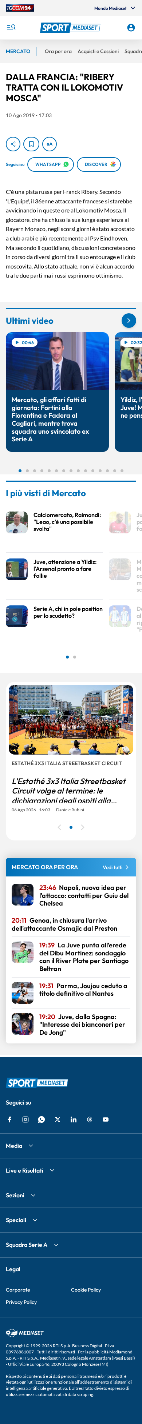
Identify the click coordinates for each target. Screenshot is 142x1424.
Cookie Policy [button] (86, 1289)
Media (14, 1145)
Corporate (18, 1289)
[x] (57, 1119)
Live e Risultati (24, 1170)
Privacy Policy (21, 1302)
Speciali (16, 1220)
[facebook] (9, 1119)
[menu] (11, 28)
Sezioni (15, 1195)
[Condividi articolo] (13, 144)
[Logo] (71, 27)
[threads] (89, 1119)
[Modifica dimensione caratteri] (49, 144)
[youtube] (105, 1119)
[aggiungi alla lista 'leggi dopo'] (31, 144)
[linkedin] (73, 1119)
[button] (71, 27)
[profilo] (131, 28)
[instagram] (25, 1119)
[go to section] (129, 320)
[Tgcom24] (20, 8)
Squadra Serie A (26, 1244)
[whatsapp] (41, 1119)
